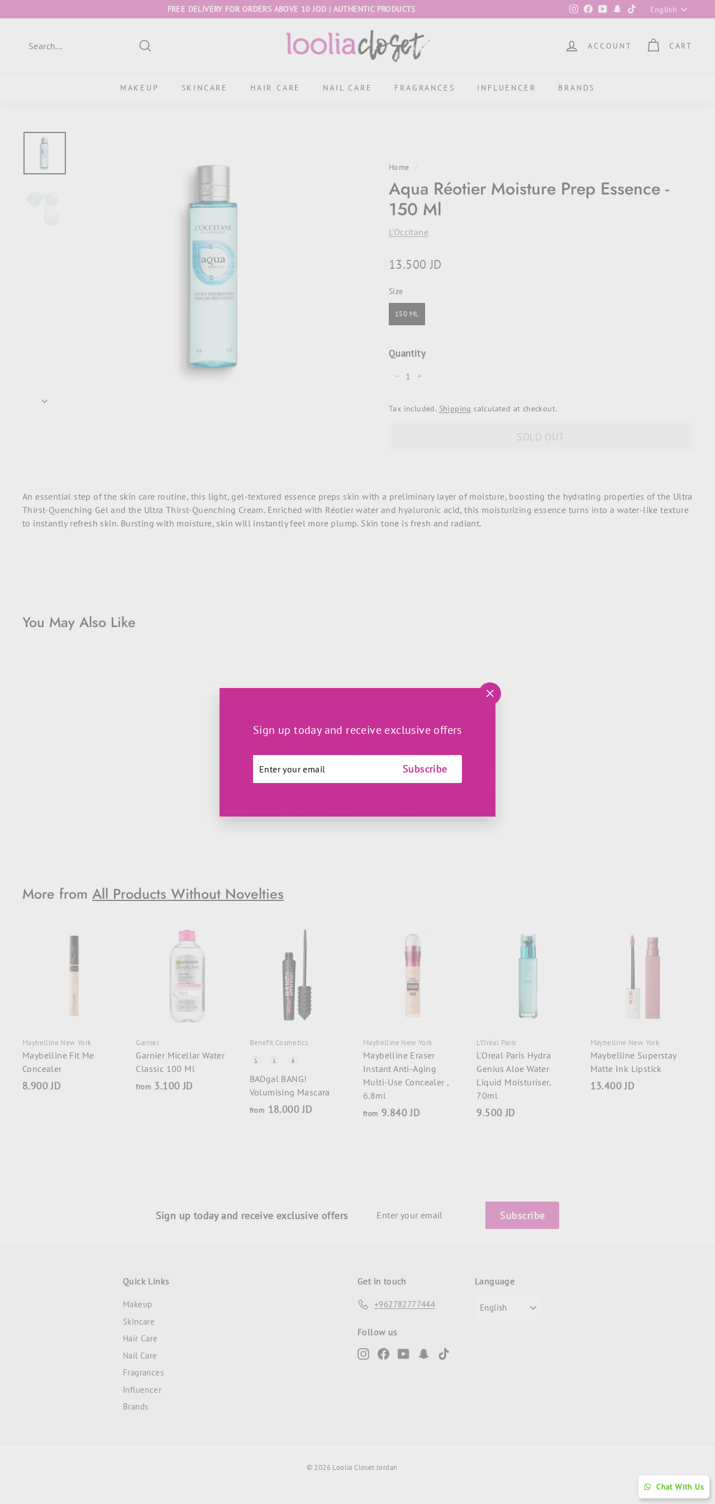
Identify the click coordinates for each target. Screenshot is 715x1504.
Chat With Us (680, 1487)
